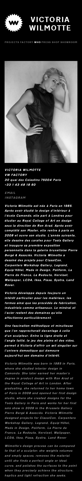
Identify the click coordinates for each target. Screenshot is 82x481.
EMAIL (10, 193)
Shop (55, 42)
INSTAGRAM (15, 197)
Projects (12, 42)
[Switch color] (14, 33)
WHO (37, 42)
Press (46, 42)
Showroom (68, 42)
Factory (26, 42)
